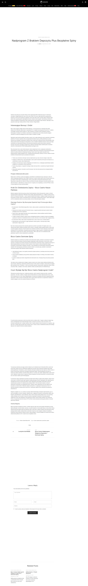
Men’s (62, 5)
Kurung (36, 5)
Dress (45, 5)
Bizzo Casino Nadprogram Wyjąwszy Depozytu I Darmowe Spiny (17, 573)
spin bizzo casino (45, 420)
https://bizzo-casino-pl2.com (16, 181)
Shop (78, 5)
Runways (11, 5)
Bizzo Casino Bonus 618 (44, 37)
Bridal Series (57, 5)
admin (40, 43)
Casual (48, 5)
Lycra (33, 5)
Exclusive (28, 5)
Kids (52, 5)
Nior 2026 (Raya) (20, 5)
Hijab (65, 5)
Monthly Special (72, 5)
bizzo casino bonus (38, 420)
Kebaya (41, 5)
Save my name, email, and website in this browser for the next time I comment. (30, 508)
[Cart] (85, 2)
